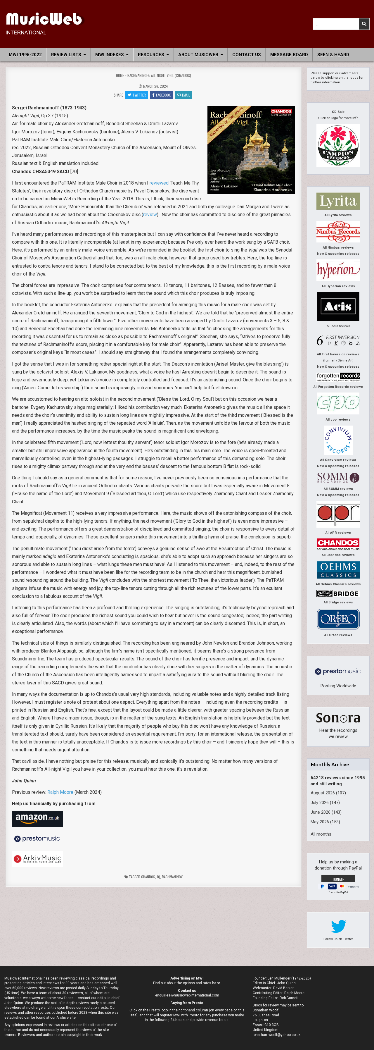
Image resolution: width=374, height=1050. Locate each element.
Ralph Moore (60, 792)
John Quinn (286, 983)
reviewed (159, 183)
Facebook (163, 94)
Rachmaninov (172, 876)
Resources (151, 54)
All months (321, 834)
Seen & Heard (333, 54)
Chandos (148, 876)
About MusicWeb (198, 54)
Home (120, 75)
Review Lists (66, 54)
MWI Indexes (109, 54)
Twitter (139, 94)
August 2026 (323, 793)
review (150, 214)
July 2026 (320, 802)
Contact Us (246, 54)
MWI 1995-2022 (25, 54)
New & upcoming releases (338, 254)
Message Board (289, 54)
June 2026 (320, 812)
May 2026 (320, 821)
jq (158, 876)
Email (186, 94)
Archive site (66, 1017)
